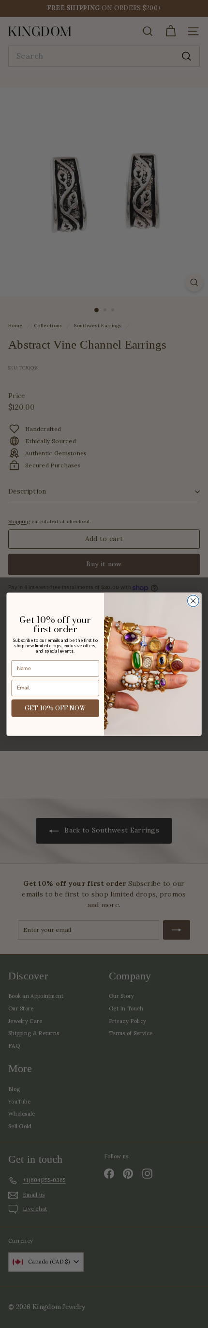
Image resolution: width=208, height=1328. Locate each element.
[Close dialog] (193, 601)
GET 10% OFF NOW (55, 708)
